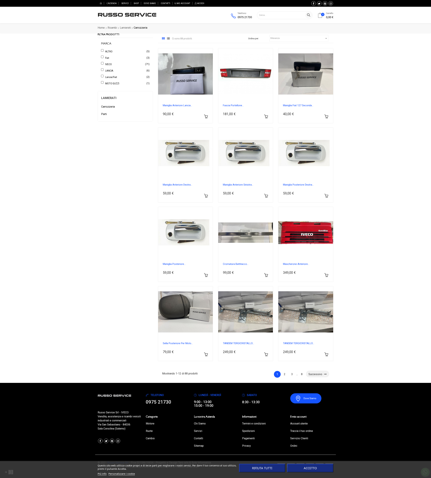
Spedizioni (248, 431)
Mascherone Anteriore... (296, 264)
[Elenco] (168, 38)
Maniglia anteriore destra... (177, 184)
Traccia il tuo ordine (301, 431)
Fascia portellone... (233, 105)
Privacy (246, 445)
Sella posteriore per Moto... (178, 343)
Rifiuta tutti (262, 468)
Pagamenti (248, 438)
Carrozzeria (108, 106)
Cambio (150, 438)
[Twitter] (319, 3)
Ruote (149, 431)
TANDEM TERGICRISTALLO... (238, 343)
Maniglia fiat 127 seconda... (298, 105)
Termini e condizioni (254, 423)
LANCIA (126, 70)
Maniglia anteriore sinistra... (238, 184)
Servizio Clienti (299, 438)
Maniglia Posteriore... (174, 264)
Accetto (310, 468)
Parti (104, 114)
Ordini (293, 445)
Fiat (126, 57)
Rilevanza (299, 38)
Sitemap (199, 445)
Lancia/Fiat (126, 77)
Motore (150, 423)
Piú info (102, 473)
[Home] (101, 3)
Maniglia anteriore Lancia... (177, 105)
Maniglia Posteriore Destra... (298, 184)
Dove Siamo (310, 398)
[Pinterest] (325, 3)
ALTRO (126, 51)
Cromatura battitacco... (235, 264)
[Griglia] (163, 38)
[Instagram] (330, 3)
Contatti (198, 438)
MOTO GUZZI (126, 83)
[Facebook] (313, 3)
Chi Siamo (200, 423)
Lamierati (109, 98)
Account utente (299, 423)
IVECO (126, 64)
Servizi (198, 431)
